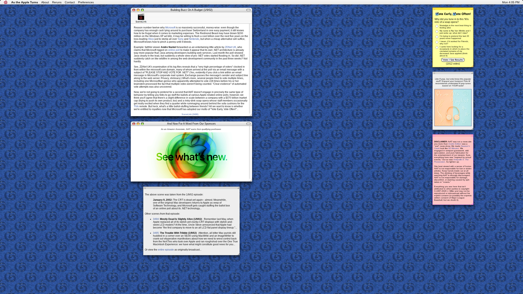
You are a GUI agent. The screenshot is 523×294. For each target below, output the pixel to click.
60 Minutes (453, 148)
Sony (180, 39)
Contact (70, 2)
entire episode (166, 249)
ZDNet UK (230, 47)
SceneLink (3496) (190, 114)
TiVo (136, 106)
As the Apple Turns (24, 2)
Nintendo (194, 39)
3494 (156, 219)
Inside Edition (454, 144)
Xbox (151, 39)
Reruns (56, 2)
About (45, 2)
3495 (156, 233)
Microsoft (170, 27)
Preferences (86, 2)
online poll (174, 50)
